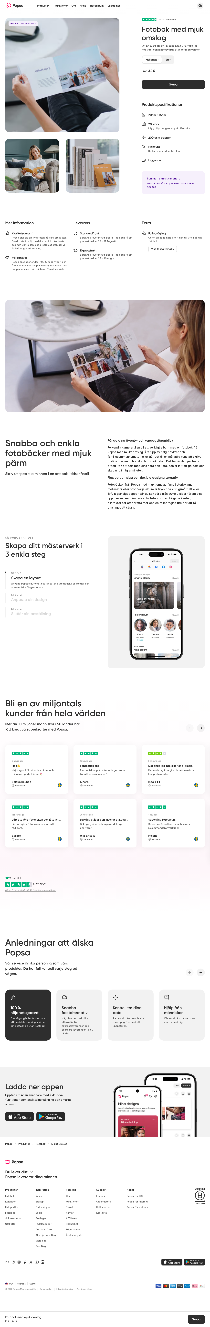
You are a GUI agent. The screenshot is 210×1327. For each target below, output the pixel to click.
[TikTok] (25, 1262)
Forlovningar (43, 1207)
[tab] (152, 59)
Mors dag (41, 1240)
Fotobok (10, 1196)
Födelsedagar (43, 1224)
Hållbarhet (72, 1224)
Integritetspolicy (64, 1289)
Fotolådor (10, 1212)
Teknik (70, 1207)
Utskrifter (10, 1224)
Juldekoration (13, 1218)
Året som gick (74, 1235)
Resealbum (97, 5)
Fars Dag (41, 1246)
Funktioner (61, 5)
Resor (39, 1196)
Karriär (70, 1212)
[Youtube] (37, 1262)
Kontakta (101, 1212)
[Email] (7, 1262)
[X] (31, 1262)
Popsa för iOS (135, 1196)
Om (74, 5)
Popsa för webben (137, 1207)
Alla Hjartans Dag (46, 1235)
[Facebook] (13, 1262)
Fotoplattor (11, 1207)
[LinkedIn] (43, 1262)
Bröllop (40, 1201)
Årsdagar (41, 1218)
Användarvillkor (84, 1289)
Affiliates (71, 1218)
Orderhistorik (103, 1201)
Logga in (101, 1196)
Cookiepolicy (46, 1289)
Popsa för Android (137, 1201)
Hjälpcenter (103, 1207)
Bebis (39, 1212)
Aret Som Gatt (44, 1229)
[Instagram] (19, 1262)
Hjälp (83, 5)
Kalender (10, 1201)
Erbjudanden (73, 1229)
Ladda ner (114, 5)
